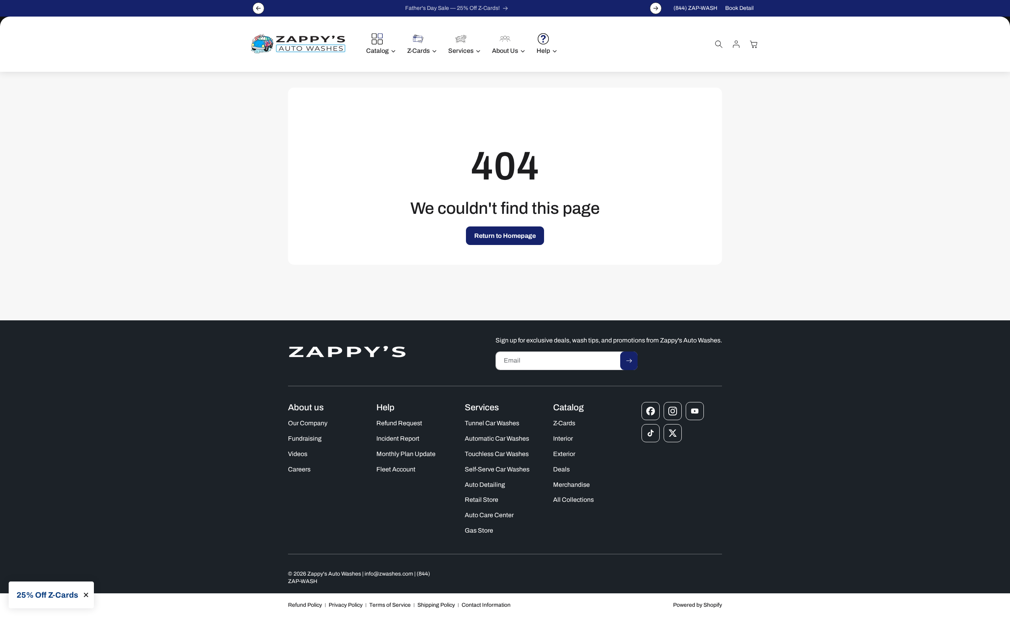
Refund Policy (305, 605)
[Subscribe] (629, 361)
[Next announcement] (656, 8)
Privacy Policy (346, 605)
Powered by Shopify (697, 605)
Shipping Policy (436, 605)
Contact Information (486, 605)
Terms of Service (390, 605)
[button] (378, 44)
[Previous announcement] (258, 8)
